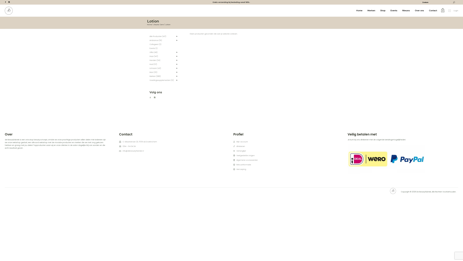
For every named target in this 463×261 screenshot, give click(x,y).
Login (456, 10)
